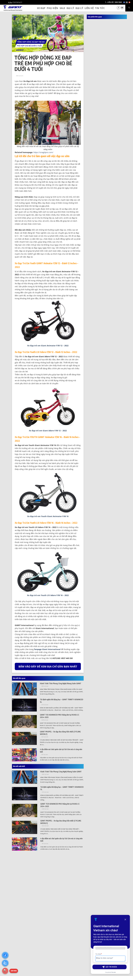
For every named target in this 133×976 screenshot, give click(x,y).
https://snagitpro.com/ (43, 152)
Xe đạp (41, 8)
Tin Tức (100, 8)
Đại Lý (79, 8)
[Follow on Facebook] (118, 9)
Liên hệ (89, 8)
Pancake (113, 972)
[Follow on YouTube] (122, 9)
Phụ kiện (52, 8)
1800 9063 (14, 971)
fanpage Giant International (47, 649)
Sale (62, 8)
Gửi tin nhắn (111, 967)
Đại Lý (70, 8)
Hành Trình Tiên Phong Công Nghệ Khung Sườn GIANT (60, 683)
